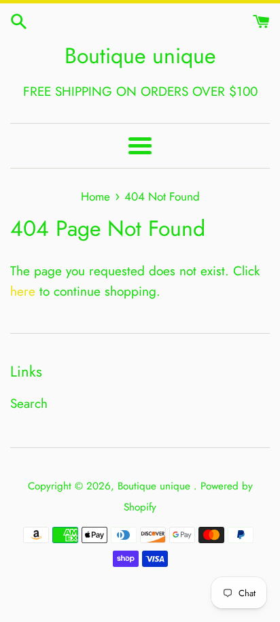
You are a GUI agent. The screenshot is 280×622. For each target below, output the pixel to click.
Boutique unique (140, 56)
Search (29, 403)
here (22, 291)
